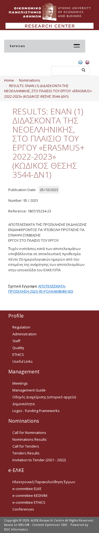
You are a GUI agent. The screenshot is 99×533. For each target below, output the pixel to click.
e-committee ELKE (27, 488)
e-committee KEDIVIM (29, 495)
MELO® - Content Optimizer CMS (42, 525)
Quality (18, 347)
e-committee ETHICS (28, 502)
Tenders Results (26, 453)
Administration (24, 334)
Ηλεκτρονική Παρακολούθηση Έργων (43, 481)
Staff (16, 340)
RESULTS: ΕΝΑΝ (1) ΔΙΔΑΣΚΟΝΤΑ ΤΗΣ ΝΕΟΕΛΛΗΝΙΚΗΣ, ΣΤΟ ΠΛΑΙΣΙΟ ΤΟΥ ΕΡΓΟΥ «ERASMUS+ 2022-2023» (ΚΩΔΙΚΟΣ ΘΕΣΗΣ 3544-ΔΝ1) (48, 91)
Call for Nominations (29, 432)
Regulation (21, 327)
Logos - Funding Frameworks (36, 410)
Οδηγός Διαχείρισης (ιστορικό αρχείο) (44, 396)
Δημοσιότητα (23, 403)
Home (9, 80)
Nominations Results (29, 439)
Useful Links (22, 361)
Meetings (20, 383)
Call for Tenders (25, 446)
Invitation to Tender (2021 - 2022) (39, 459)
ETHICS (18, 354)
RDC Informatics (16, 529)
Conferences (23, 509)
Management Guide (29, 390)
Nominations (29, 80)
